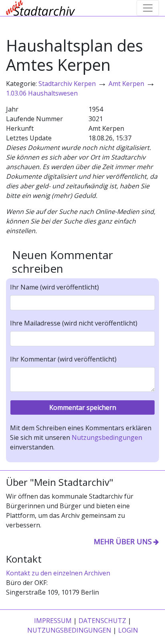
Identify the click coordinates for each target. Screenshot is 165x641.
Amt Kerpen (126, 83)
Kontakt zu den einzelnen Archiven (58, 573)
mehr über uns (123, 541)
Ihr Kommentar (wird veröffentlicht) (63, 359)
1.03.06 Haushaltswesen (42, 93)
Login (128, 630)
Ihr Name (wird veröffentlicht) (54, 287)
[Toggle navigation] (148, 8)
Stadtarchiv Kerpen (67, 83)
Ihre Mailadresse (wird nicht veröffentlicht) (73, 323)
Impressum (53, 620)
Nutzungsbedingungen (107, 437)
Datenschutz (102, 620)
